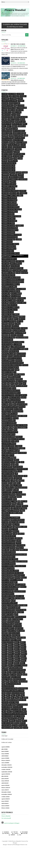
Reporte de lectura (20, 616)
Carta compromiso (7, 156)
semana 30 (10, 656)
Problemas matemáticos (8, 556)
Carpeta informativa (19, 153)
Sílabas (25, 674)
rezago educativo (7, 626)
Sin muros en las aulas (19, 679)
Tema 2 (22, 695)
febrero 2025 (6, 787)
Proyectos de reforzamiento (10, 589)
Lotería (13, 480)
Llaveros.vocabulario (8, 473)
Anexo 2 (4, 126)
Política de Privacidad (7, 739)
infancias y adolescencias (9, 422)
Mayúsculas (9, 489)
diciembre (15, 316)
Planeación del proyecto (9, 536)
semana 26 (4, 653)
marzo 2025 (5, 785)
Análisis (22, 119)
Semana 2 (10, 649)
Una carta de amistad (8, 723)
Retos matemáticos (17, 619)
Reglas (16, 614)
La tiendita (5, 448)
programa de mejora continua (10, 570)
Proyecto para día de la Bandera (10, 586)
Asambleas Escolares (12, 128)
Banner (26, 135)
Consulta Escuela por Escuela (10, 190)
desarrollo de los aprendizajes (11, 284)
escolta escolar (21, 353)
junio (17, 441)
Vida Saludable (23, 725)
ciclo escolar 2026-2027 (8, 170)
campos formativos (7, 153)
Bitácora (4, 144)
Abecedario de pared (14, 103)
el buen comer (6, 346)
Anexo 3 (9, 126)
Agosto (14, 114)
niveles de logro (6, 503)
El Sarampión (5, 349)
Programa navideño (7, 575)
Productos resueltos (8, 566)
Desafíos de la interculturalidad (11, 277)
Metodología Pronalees (8, 494)
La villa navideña (13, 448)
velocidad (15, 725)
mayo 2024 (5, 801)
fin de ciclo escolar (14, 397)
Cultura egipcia (15, 265)
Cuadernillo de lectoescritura (10, 207)
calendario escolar (7, 151)
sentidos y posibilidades (20, 665)
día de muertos (21, 298)
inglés (15, 429)
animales (14, 126)
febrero (13, 385)
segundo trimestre (15, 639)
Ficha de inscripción (21, 385)
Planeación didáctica (8, 538)
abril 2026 (5, 755)
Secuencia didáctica (14, 633)
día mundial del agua (8, 312)
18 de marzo (5, 96)
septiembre (5, 667)
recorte (13, 600)
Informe (11, 427)
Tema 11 (13, 695)
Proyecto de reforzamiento (9, 582)
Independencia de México (8, 420)
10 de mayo (4, 93)
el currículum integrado (17, 346)
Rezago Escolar (17, 626)
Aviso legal (4, 735)
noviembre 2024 (7, 794)
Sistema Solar (14, 681)
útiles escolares (6, 725)
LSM (17, 480)
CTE (18, 193)
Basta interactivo (19, 137)
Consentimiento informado (9, 186)
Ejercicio (13, 335)
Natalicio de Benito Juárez (9, 501)
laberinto (22, 448)
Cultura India (5, 268)
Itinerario (4, 439)
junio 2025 (5, 778)
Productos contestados (8, 563)
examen (17, 369)
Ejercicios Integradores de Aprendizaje (13, 342)
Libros (13, 464)
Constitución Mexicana (8, 188)
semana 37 (4, 660)
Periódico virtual (7, 531)
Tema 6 (17, 697)
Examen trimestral (19, 374)
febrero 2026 (6, 760)
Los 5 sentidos (6, 480)
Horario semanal (22, 415)
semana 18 (23, 646)
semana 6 (16, 663)
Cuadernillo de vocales (8, 225)
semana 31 (17, 656)
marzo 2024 (5, 805)
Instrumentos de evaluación (10, 432)
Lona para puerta (18, 476)
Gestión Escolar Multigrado (10, 406)
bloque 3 (4, 147)
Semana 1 (16, 642)
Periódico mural (13, 529)
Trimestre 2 (5, 720)
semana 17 (17, 646)
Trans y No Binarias (19, 716)
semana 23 (11, 651)
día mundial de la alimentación (10, 307)
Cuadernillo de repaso (8, 214)
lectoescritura (22, 452)
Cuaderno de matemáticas (9, 248)
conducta (13, 181)
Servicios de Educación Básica (17, 669)
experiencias (19, 379)
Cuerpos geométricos (16, 263)
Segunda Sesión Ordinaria (9, 637)
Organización (6, 515)
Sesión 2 (9, 672)
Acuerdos (4, 110)
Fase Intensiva (6, 385)
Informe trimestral (7, 429)
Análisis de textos (20, 121)
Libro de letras (6, 464)
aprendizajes (22, 126)
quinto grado (20, 596)
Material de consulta (16, 485)
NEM (19, 501)
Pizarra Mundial (15, 10)
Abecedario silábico (7, 105)
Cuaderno (18, 239)
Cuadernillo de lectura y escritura (12, 209)
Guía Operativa (18, 409)
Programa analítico (20, 566)
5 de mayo (20, 98)
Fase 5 (20, 383)
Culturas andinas (7, 270)
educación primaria (20, 332)
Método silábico (6, 492)
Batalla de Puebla (7, 140)
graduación (22, 406)
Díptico (16, 318)
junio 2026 (5, 751)
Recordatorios (6, 600)
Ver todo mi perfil (6, 818)
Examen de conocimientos (9, 372)
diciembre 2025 (7, 765)
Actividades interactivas (9, 107)
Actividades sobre (21, 107)
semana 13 (17, 644)
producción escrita (21, 561)
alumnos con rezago (13, 119)
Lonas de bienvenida (7, 478)
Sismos (7, 681)
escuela (10, 355)
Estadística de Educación (14, 358)
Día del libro (19, 300)
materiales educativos (20, 487)
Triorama (18, 720)
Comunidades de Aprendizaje (10, 179)
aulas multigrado (7, 130)
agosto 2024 (6, 799)
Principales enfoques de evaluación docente (14, 554)
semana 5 (10, 663)
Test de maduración (21, 704)
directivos (22, 318)
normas (14, 503)
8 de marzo (21, 100)
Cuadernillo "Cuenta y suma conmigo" (12, 195)
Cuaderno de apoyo (7, 241)
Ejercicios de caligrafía (8, 337)
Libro (22, 462)
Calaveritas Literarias (8, 149)
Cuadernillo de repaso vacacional (11, 216)
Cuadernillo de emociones (9, 202)
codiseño (24, 172)
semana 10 (22, 642)
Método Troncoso (17, 492)
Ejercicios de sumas (7, 339)
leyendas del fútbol (7, 459)
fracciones (5, 404)
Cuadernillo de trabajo (8, 218)
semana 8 (4, 665)
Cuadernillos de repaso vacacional (11, 234)
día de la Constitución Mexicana (11, 291)
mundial (19, 496)
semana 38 (11, 660)
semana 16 (10, 646)
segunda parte (16, 635)
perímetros (5, 529)
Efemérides (5, 335)
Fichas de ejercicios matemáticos (11, 392)
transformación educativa (9, 718)
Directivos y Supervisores (9, 321)
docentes (17, 323)
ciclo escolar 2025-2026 (8, 167)
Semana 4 (23, 660)
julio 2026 (5, 749)
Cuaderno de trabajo (8, 250)
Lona (16, 473)
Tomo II (24, 709)
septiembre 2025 (7, 771)
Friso (14, 404)
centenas (4, 160)
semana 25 (23, 651)
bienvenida (12, 142)
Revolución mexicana (8, 623)
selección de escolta (7, 642)
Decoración (24, 272)
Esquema (4, 358)
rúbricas (4, 630)
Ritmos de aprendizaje (8, 628)
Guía (3, 409)
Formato (4, 399)
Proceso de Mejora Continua (10, 559)
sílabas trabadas (16, 676)
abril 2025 (5, 783)
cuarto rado (5, 263)
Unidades (16, 723)
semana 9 (10, 665)
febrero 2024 (5, 808)
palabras (21, 522)
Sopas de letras (23, 681)
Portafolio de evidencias (9, 545)
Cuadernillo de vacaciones (9, 220)
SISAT (3, 681)
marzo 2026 (5, 758)
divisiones (11, 323)
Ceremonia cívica (12, 160)
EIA (9, 335)
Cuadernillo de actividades (9, 200)
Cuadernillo (23, 193)
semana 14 (23, 644)
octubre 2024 (6, 796)
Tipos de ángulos (18, 706)
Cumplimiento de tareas (8, 272)
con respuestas (23, 179)
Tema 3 (3, 697)
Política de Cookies (7, 742)
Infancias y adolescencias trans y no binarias (14, 425)
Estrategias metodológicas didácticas (12, 362)
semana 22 (4, 651)
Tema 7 (21, 697)
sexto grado (5, 674)
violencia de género (7, 727)
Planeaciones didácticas (9, 540)
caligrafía (17, 151)
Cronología (13, 193)
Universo (22, 723)
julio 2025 (5, 776)
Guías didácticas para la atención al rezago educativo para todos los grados (19, 74)
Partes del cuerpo (7, 526)
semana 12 (10, 644)
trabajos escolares (7, 716)
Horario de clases (12, 413)
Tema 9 (4, 699)
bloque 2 (22, 144)
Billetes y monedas (21, 142)
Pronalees (17, 577)
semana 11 (4, 644)
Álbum (18, 114)
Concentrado (5, 181)
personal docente (7, 533)
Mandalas (21, 480)
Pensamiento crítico (21, 526)
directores (20, 321)
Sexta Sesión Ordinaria (18, 672)
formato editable (7, 402)
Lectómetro (5, 455)
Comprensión (5, 174)
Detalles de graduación (8, 288)
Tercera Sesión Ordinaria (9, 704)
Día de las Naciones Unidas (9, 298)
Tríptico (24, 720)
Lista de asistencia (7, 466)
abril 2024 (5, 803)
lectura (11, 455)
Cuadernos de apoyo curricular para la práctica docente (13, 256)
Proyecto (23, 577)
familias (4, 383)
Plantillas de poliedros (8, 542)
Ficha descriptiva (6, 388)
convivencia (5, 193)
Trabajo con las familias (19, 711)
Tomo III (4, 711)
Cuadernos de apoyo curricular (10, 253)
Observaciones (6, 508)
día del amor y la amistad (9, 300)
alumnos (4, 119)
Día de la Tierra (6, 295)
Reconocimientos (19, 598)
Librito (18, 462)
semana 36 (23, 658)
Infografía (5, 427)
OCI (12, 508)
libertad (16, 459)
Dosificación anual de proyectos (11, 328)
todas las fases (6, 709)
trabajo (9, 711)
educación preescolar (8, 332)
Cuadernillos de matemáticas (10, 230)
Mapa (14, 482)
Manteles (4, 482)
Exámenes (4, 376)
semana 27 (11, 653)
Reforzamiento (23, 605)
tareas (4, 693)
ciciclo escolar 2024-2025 (9, 163)
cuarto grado (20, 261)
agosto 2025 (6, 774)
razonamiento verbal (8, 598)
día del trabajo (21, 302)
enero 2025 (5, 789)
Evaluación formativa (8, 369)
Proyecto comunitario (16, 579)
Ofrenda (22, 510)
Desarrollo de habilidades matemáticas (13, 282)
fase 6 (24, 383)
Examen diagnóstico (7, 374)
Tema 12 (18, 695)
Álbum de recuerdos (7, 117)
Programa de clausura (8, 568)
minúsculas (5, 496)
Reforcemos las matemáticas (10, 605)
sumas (3, 683)
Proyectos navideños (8, 591)
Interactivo (19, 436)
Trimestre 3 (12, 720)
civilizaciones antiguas (8, 172)
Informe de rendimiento (20, 427)
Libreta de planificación (8, 462)
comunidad (5, 177)
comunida (21, 174)
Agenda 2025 (11, 110)
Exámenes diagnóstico (14, 376)
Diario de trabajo (7, 316)
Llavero (20, 471)
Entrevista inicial (14, 351)
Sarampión (5, 633)
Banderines (5, 135)
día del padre (12, 302)
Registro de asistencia (14, 607)
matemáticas (5, 485)
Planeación (21, 533)
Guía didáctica (9, 409)
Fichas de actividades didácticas (11, 390)
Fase (8, 383)
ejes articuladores (7, 344)
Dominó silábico (6, 325)
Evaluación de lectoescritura (10, 367)
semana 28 (17, 653)
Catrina (20, 158)
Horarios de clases (7, 418)
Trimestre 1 (21, 718)
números (18, 505)
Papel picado (15, 524)
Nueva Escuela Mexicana (8, 505)
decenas (18, 272)
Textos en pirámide (7, 706)
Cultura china (6, 265)
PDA (13, 526)
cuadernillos (19, 225)
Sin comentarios (22, 46)
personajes (15, 531)
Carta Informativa (18, 156)
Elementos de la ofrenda (17, 349)
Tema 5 (12, 697)
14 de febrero (20, 93)
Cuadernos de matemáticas (9, 258)
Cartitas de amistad (7, 158)
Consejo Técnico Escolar (9, 183)
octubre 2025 (6, 769)
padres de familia (13, 522)
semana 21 (23, 649)
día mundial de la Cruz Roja (9, 309)
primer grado (5, 549)
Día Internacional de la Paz (9, 305)
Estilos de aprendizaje (8, 360)
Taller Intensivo (23, 688)
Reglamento (20, 612)
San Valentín (20, 630)
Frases (10, 404)
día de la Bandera (20, 288)
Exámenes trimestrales (8, 379)
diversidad (5, 323)
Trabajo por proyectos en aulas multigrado (14, 713)
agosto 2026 (6, 746)
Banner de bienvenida (8, 137)
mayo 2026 (5, 753)
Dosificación (15, 325)
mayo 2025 (5, 780)
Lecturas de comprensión (9, 457)
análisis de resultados (8, 121)
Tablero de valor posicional (9, 688)
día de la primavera (16, 293)
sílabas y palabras (7, 679)
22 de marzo (23, 96)
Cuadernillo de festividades (9, 204)
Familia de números (21, 381)
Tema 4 (8, 697)
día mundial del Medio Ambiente (10, 314)
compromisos (13, 174)
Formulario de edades (18, 402)
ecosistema (24, 328)
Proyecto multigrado (8, 584)
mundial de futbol (7, 499)
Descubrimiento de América (9, 286)
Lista (17, 464)
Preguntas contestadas (8, 547)
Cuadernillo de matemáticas (10, 211)
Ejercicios (20, 335)
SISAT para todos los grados (18, 44)
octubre (4, 510)
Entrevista (5, 351)
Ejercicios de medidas (22, 337)
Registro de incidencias (8, 609)
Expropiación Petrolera (8, 381)
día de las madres (15, 295)
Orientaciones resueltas (17, 519)
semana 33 (4, 658)
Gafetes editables (22, 404)
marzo (18, 482)
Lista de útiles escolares (9, 469)
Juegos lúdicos (6, 441)
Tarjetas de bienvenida (18, 693)
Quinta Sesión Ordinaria (8, 596)
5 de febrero (13, 98)
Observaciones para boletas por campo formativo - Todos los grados (19, 59)
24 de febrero (5, 98)
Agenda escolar (6, 114)
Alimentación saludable (20, 117)
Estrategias (18, 360)
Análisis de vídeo (6, 123)
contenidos (23, 190)
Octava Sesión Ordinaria (20, 508)
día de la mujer (6, 293)
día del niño (5, 302)
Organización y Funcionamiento (11, 517)
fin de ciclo (5, 397)
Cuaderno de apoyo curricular (10, 244)
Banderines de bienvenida (16, 135)
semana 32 (23, 656)
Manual (10, 482)
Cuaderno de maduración (9, 246)
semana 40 (4, 663)
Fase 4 (16, 383)
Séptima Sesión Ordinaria (15, 667)
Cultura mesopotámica (16, 268)
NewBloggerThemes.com (20, 844)
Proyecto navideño (20, 584)
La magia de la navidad (8, 446)
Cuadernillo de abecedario (9, 197)
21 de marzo (15, 96)
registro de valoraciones (9, 612)
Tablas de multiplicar (8, 686)
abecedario (5, 103)
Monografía (12, 496)
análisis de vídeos (17, 123)
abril (15, 105)
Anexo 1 (25, 123)
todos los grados (16, 709)
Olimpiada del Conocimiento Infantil (12, 512)
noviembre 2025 (7, 767)
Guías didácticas (6, 411)
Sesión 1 (4, 672)
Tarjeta (8, 693)
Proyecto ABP (5, 579)
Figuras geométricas (21, 395)
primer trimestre (14, 549)
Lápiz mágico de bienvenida (9, 452)
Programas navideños (8, 577)
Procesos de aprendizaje (9, 561)
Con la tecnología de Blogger (11, 823)
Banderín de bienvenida (19, 133)
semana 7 (22, 663)
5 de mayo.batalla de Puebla (9, 100)
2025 (10, 96)
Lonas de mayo (18, 478)
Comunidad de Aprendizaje (16, 177)
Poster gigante (20, 545)
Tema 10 (8, 695)
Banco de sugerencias (19, 130)
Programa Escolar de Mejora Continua (12, 572)
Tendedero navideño (12, 699)
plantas (18, 540)
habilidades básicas (17, 411)
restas (9, 619)
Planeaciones (18, 538)
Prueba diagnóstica (19, 591)
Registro (4, 607)
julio (12, 441)
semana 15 (4, 646)
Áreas (3, 128)
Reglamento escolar (7, 614)
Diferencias (22, 316)
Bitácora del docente (14, 144)
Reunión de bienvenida (13, 621)
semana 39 (17, 660)
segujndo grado (6, 635)
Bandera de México (7, 133)
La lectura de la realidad (9, 443)
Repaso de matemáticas (8, 616)
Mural (14, 499)
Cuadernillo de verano (8, 223)
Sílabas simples (6, 676)
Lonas (25, 476)
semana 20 (17, 649)
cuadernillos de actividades (10, 227)
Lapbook (4, 450)
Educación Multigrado (18, 330)
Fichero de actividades (8, 395)
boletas (10, 147)
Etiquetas (25, 365)
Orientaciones (6, 519)
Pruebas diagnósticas (8, 593)
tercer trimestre (14, 702)
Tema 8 (26, 697)
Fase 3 (12, 383)
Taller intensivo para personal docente (13, 690)
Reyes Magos (18, 623)
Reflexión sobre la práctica (9, 602)
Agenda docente (16, 112)
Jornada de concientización (16, 439)
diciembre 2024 (6, 792)
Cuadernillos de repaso (8, 232)
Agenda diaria (19, 110)
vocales (25, 727)
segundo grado (21, 637)
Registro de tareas (21, 609)
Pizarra (15, 533)
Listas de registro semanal (9, 471)
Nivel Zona (24, 501)
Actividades (21, 105)
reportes (4, 619)
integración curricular (8, 434)
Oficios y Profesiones (13, 510)
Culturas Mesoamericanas (20, 270)
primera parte (23, 549)
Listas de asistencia (22, 469)
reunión (4, 621)
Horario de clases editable (9, 415)
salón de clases (12, 630)
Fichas (14, 388)
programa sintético (19, 575)
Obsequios (25, 505)
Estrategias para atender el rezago (12, 365)
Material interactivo (8, 487)
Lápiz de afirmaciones (13, 450)
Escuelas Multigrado (19, 355)
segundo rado (6, 639)
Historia (4, 413)
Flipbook (23, 397)
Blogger (15, 842)
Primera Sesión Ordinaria (8, 552)
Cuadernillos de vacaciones (9, 237)
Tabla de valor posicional (13, 683)
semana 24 (17, 651)
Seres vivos (5, 669)
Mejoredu (15, 489)
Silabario (19, 674)
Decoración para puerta (8, 275)
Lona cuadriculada (7, 476)
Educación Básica (7, 330)
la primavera (18, 446)
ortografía (5, 522)
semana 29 (24, 653)
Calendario (18, 149)
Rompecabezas (19, 628)
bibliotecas (5, 142)
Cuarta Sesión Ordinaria (8, 261)
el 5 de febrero (18, 344)
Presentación (19, 547)
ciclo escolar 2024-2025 (8, 165)
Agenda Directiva (6, 112)
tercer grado (22, 699)
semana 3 (4, 656)
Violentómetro (18, 727)
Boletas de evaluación (19, 147)
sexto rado (13, 674)
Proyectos (23, 586)
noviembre (20, 503)
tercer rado (5, 702)
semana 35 (17, 658)
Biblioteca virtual (18, 140)
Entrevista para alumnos (9, 353)
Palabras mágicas (7, 524)
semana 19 (4, 649)
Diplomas (10, 318)
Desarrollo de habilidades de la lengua (13, 279)
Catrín (15, 158)
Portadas (18, 542)
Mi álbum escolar (21, 494)
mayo (3, 489)
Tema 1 (3, 695)
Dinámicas (4, 318)
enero (26, 349)
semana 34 (11, 658)
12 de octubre (12, 93)
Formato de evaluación (14, 399)
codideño (18, 172)
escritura (4, 355)
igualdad (15, 418)
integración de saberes (8, 436)
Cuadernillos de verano (8, 239)
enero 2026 (5, 762)
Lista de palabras (17, 466)
